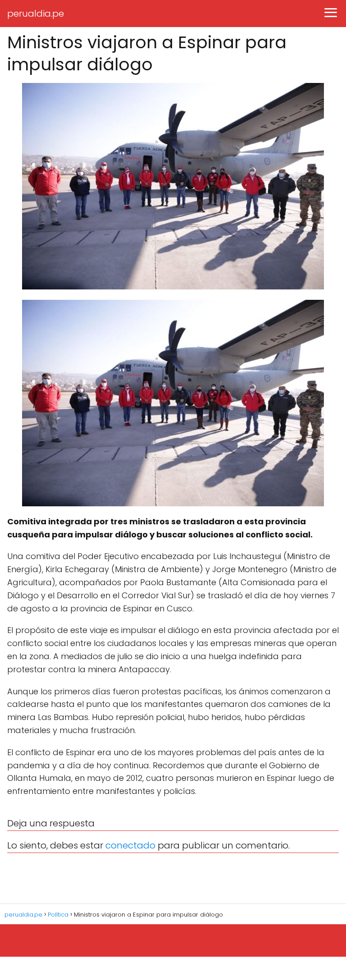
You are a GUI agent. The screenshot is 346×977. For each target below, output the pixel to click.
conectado (130, 845)
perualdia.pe (35, 13)
